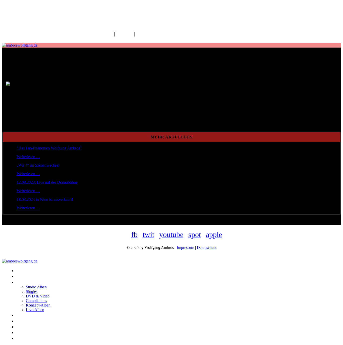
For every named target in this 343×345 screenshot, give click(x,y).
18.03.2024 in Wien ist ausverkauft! (45, 199)
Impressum (186, 247)
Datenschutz (206, 247)
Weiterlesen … (28, 157)
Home (106, 33)
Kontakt (124, 33)
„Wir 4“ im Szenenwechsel (38, 165)
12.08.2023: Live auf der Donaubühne (47, 182)
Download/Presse (154, 33)
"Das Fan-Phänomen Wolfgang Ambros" (49, 148)
